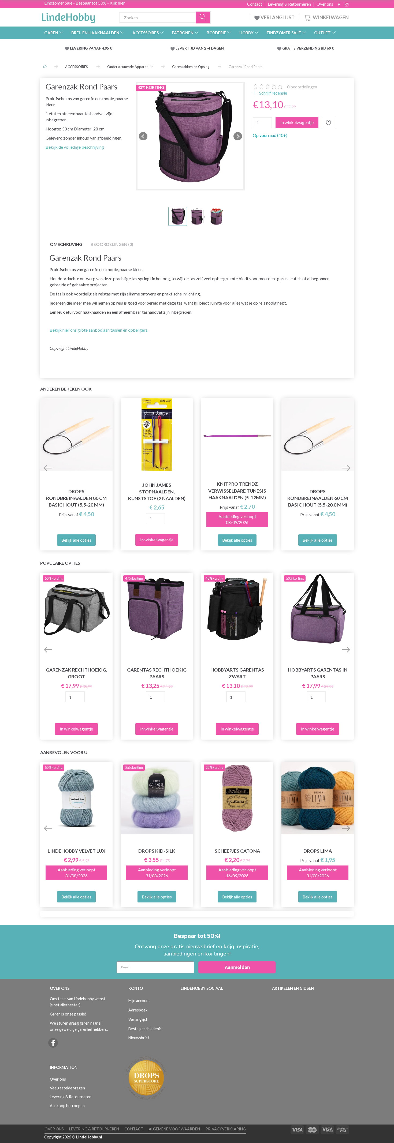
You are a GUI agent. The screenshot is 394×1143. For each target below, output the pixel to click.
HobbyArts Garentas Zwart (237, 673)
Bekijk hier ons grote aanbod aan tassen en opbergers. (99, 329)
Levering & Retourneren (289, 4)
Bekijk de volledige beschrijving (75, 146)
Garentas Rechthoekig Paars (157, 673)
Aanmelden (237, 967)
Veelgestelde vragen (67, 1088)
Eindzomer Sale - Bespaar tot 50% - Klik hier (84, 2)
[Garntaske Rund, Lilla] (190, 136)
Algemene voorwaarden (174, 1129)
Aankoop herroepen (67, 1105)
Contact (254, 4)
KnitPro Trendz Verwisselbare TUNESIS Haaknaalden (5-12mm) (237, 490)
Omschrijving (66, 244)
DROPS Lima (317, 851)
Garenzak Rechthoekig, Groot (76, 673)
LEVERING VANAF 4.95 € (91, 48)
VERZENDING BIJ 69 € (315, 48)
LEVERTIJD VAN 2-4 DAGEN (200, 48)
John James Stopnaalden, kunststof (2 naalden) (156, 491)
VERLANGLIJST (277, 17)
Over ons (325, 4)
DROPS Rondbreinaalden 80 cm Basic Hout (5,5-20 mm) (76, 498)
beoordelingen (302, 86)
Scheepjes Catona (237, 851)
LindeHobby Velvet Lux (76, 851)
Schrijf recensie (272, 92)
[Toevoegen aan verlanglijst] (328, 123)
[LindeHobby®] (68, 16)
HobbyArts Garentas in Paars (317, 673)
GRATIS (289, 48)
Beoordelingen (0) (112, 244)
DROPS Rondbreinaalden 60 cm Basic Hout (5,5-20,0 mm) (317, 498)
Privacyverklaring (225, 1129)
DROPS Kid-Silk (156, 851)
